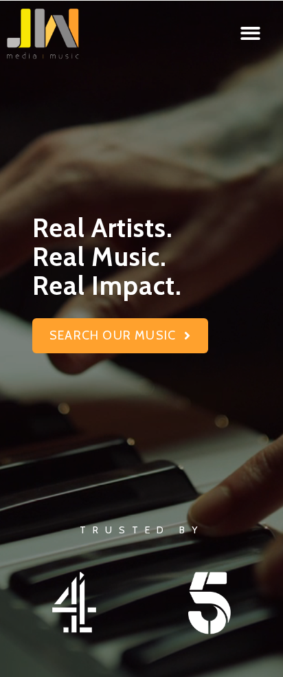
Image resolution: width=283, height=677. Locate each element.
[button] (250, 33)
